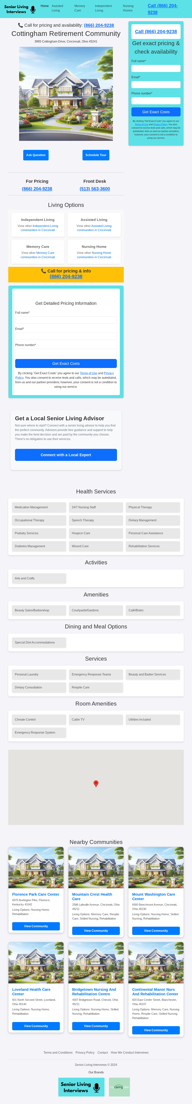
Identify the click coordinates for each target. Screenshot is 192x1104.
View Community (36, 926)
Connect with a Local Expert (66, 455)
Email (19, 328)
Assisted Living (57, 8)
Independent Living (103, 8)
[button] (96, 784)
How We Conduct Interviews (129, 1052)
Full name (22, 312)
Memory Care (79, 8)
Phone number (25, 345)
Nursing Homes (128, 8)
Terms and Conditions (58, 1052)
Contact (103, 1052)
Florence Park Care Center (35, 894)
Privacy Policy (160, 124)
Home (45, 6)
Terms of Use (88, 373)
